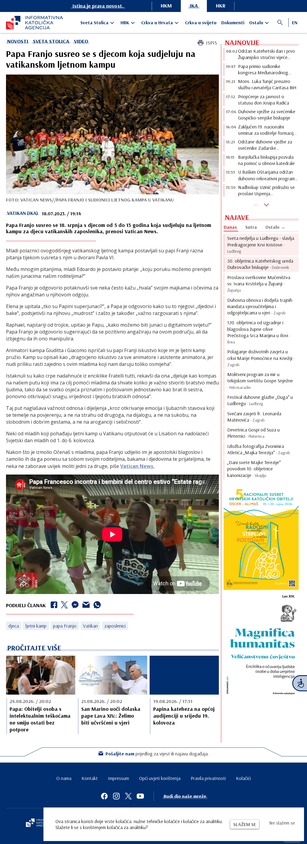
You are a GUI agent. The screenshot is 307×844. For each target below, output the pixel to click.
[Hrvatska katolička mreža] (39, 823)
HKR (220, 5)
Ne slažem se (282, 823)
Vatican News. (137, 466)
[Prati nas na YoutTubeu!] (140, 796)
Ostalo (256, 22)
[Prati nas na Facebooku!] (104, 796)
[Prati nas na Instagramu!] (116, 796)
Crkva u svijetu (200, 22)
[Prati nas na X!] (128, 796)
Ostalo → (275, 227)
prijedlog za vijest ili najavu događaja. (157, 754)
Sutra (251, 227)
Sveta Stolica (94, 22)
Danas (230, 227)
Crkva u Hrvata (157, 22)
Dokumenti (232, 22)
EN (294, 22)
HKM (166, 5)
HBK (125, 22)
